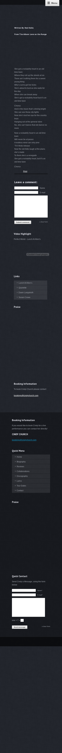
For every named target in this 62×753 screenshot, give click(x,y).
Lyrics (19, 481)
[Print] (15, 172)
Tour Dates (21, 486)
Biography (21, 462)
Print (25, 171)
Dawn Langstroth (26, 292)
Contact (20, 490)
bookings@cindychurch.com (26, 395)
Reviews (20, 466)
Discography (22, 476)
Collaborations (23, 471)
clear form (44, 222)
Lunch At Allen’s (25, 283)
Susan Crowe (24, 297)
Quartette (23, 288)
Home (19, 457)
